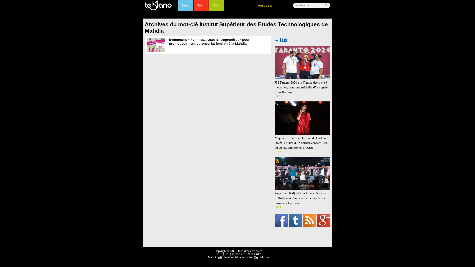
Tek (199, 5)
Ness (185, 5)
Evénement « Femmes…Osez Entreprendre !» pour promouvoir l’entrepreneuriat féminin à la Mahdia (209, 41)
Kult (215, 5)
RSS (309, 220)
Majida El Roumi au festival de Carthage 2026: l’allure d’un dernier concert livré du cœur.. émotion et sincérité (301, 143)
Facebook (282, 220)
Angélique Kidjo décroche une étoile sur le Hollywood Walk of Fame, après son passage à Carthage (301, 198)
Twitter (295, 220)
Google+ (323, 220)
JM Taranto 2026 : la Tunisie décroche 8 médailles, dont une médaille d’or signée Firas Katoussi (301, 87)
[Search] (326, 5)
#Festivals (263, 5)
